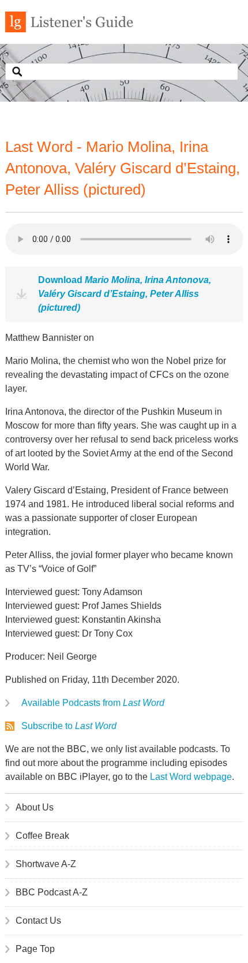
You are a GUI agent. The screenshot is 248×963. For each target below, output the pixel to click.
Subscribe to (69, 726)
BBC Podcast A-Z (52, 892)
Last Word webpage (191, 777)
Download (124, 294)
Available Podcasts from (92, 703)
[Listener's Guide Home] (69, 29)
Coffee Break (42, 836)
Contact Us (38, 920)
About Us (35, 807)
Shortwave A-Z (46, 864)
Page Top (35, 949)
